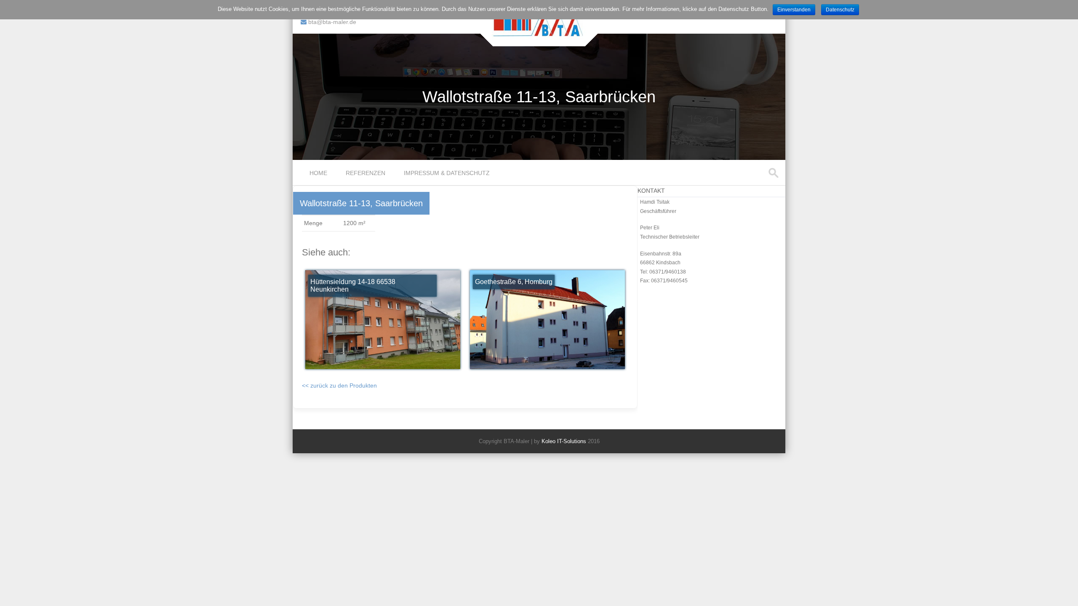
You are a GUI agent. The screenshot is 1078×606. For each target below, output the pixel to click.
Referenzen (365, 173)
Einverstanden (794, 10)
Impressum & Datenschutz (447, 173)
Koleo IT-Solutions (564, 441)
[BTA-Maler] (539, 37)
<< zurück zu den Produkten (339, 385)
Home (318, 173)
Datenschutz (840, 10)
